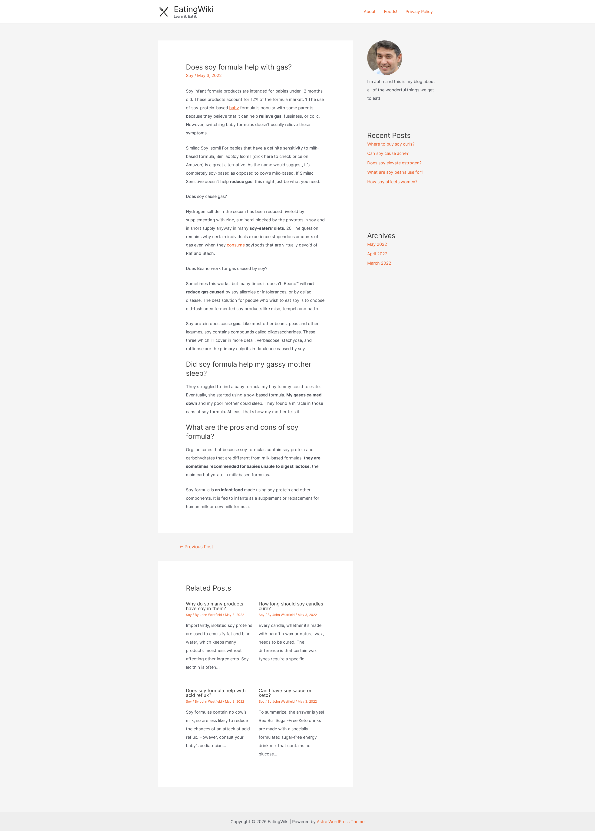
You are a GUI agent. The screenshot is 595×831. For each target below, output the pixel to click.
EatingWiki (194, 9)
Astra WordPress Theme (340, 821)
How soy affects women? (392, 181)
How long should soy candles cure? (291, 606)
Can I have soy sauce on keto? (286, 693)
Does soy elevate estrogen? (394, 162)
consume (236, 245)
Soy (189, 75)
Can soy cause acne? (388, 153)
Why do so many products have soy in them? (214, 606)
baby (234, 107)
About (370, 11)
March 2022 (379, 263)
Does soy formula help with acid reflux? (216, 693)
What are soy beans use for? (395, 172)
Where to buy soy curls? (390, 144)
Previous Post (196, 546)
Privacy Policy (419, 11)
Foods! (390, 11)
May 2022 (377, 244)
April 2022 (377, 253)
